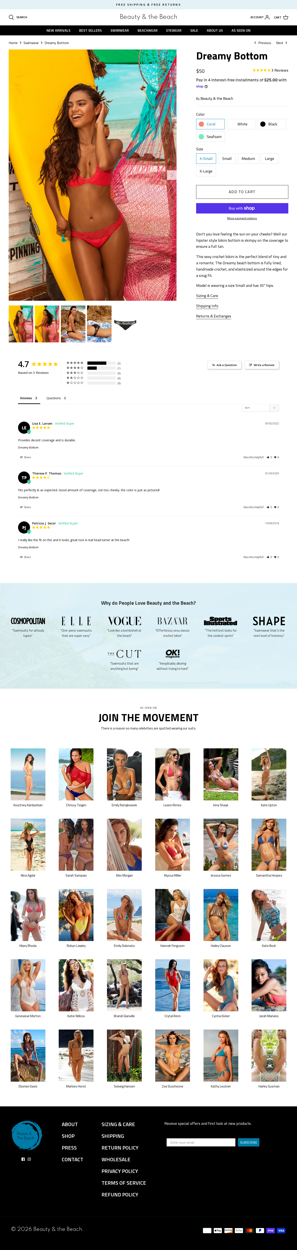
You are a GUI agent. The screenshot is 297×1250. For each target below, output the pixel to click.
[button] (269, 457)
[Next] (172, 175)
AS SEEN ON (241, 30)
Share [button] (27, 457)
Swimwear (31, 42)
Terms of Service (124, 1183)
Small (227, 158)
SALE (194, 30)
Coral (211, 124)
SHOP (68, 1136)
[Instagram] (29, 1159)
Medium (248, 158)
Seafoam (214, 137)
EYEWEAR (174, 30)
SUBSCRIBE (248, 1142)
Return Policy (120, 1147)
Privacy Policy (120, 1171)
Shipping (113, 1136)
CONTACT (72, 1159)
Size (199, 149)
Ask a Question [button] (227, 365)
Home (13, 42)
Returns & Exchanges (213, 316)
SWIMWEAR (119, 30)
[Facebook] (23, 1159)
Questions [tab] (54, 398)
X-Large (206, 171)
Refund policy (120, 1194)
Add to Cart (242, 192)
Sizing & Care (207, 296)
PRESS (69, 1147)
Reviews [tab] (26, 398)
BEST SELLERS (90, 30)
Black (272, 124)
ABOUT (70, 1124)
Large (269, 158)
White (242, 124)
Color (200, 114)
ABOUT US (215, 30)
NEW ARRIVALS (58, 30)
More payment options (242, 218)
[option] (93, 175)
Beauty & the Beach (216, 98)
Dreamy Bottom (57, 42)
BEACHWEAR (148, 30)
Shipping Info (207, 306)
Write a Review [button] (264, 365)
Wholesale (116, 1159)
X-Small (206, 158)
